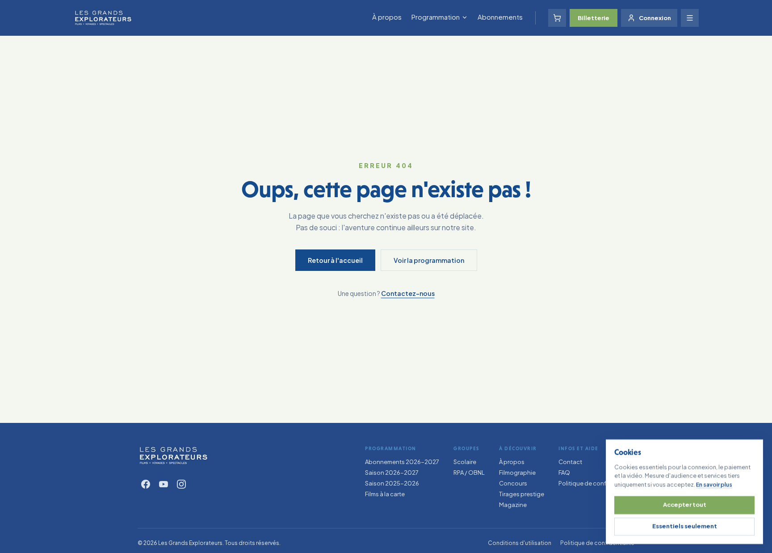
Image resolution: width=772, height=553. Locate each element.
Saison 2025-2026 (392, 483)
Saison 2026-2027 (392, 472)
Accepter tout (684, 504)
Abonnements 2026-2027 (402, 461)
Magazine (513, 504)
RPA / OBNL (469, 472)
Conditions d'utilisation (519, 543)
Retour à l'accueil (335, 260)
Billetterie (593, 17)
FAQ (564, 472)
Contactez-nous (408, 293)
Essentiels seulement (684, 526)
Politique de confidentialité (596, 483)
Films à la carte (385, 494)
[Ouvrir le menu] (690, 18)
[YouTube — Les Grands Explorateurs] (163, 484)
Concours (513, 483)
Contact (570, 461)
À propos (387, 17)
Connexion (655, 17)
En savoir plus (714, 484)
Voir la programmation (429, 260)
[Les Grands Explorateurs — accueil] (174, 455)
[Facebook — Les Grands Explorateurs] (146, 484)
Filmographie (517, 472)
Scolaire (464, 461)
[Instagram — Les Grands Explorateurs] (181, 484)
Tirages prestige (521, 494)
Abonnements (500, 17)
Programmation (435, 17)
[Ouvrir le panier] (557, 18)
